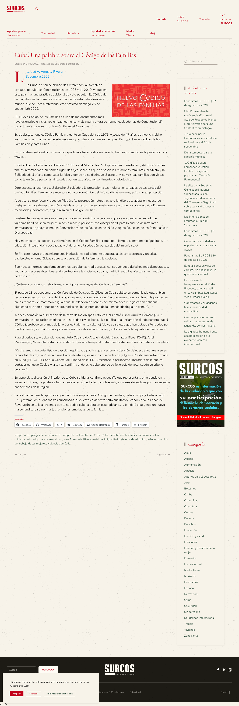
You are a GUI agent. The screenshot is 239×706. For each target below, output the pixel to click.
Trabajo (151, 33)
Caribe (188, 494)
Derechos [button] (73, 33)
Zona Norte (191, 636)
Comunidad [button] (48, 33)
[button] (36, 9)
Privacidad (135, 692)
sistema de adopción (133, 439)
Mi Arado (190, 576)
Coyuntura (190, 506)
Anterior (22, 454)
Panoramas (191, 582)
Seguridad (190, 606)
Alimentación (192, 465)
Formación (190, 558)
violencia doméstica (59, 443)
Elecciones (190, 542)
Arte (186, 483)
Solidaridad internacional (199, 618)
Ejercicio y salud (194, 536)
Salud (187, 600)
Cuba (105, 435)
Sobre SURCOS (182, 19)
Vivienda (189, 630)
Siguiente (162, 454)
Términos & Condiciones (111, 692)
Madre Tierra (130, 33)
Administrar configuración (60, 693)
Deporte (189, 518)
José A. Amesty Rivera (77, 439)
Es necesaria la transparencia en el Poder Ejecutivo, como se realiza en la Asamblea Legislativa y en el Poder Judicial (200, 288)
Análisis (189, 471)
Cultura (188, 512)
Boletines (190, 489)
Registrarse (48, 669)
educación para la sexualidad (44, 439)
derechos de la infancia (124, 435)
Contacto (204, 19)
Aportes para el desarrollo (200, 477)
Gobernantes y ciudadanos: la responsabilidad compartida (200, 307)
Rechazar (33, 693)
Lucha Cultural (193, 564)
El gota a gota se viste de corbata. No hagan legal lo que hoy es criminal (200, 270)
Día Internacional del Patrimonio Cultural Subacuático (196, 221)
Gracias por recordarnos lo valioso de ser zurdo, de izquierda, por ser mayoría (200, 321)
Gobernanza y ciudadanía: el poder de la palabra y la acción (200, 245)
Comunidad (60, 64)
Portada (161, 19)
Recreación (191, 594)
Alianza (189, 459)
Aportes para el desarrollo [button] (17, 33)
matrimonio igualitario (106, 439)
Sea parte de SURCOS (226, 19)
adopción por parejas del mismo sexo (37, 435)
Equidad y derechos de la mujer (103, 33)
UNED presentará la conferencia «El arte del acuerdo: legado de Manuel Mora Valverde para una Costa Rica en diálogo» (200, 119)
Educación (190, 530)
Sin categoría (192, 612)
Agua (187, 453)
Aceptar (16, 693)
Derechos (73, 64)
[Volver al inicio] (15, 9)
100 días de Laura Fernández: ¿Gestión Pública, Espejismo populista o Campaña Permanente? (197, 171)
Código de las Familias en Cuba (81, 435)
